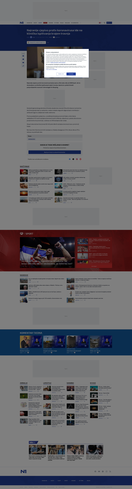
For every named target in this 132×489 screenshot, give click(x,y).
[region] (66, 63)
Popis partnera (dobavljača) (51, 69)
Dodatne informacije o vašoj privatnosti (57, 62)
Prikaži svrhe (61, 73)
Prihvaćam (71, 73)
